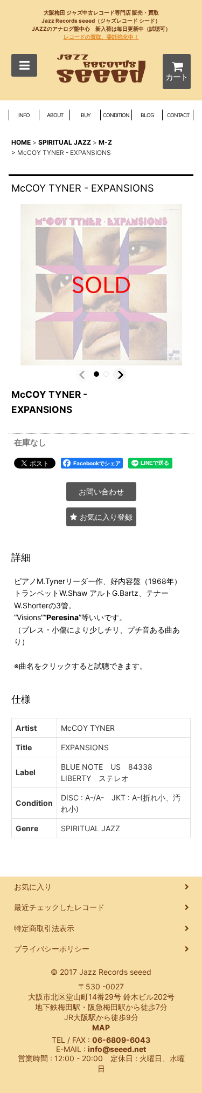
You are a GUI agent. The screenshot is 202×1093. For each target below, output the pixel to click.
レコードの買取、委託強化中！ (101, 36)
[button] (24, 65)
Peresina (62, 617)
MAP (101, 1027)
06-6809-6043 (121, 1039)
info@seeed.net (117, 1049)
